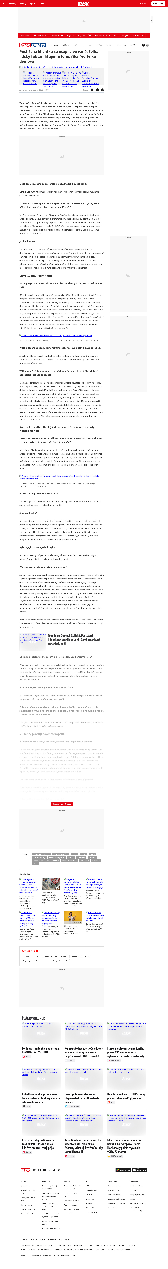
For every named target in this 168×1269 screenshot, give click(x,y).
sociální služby (39, 857)
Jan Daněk (85, 860)
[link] (34, 1170)
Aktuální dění (30, 950)
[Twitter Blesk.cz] (147, 45)
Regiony (26, 961)
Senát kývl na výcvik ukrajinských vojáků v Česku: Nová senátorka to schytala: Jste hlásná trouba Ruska (28, 902)
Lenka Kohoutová (69, 860)
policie (74, 854)
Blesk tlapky (121, 45)
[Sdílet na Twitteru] (96, 89)
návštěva (96, 860)
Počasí (99, 45)
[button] (123, 1170)
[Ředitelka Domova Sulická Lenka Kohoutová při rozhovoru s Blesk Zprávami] (55, 67)
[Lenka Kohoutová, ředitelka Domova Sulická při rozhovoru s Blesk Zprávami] (91, 86)
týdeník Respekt (74, 106)
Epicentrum (87, 45)
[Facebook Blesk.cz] (143, 45)
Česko (83, 854)
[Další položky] (147, 35)
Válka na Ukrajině (49, 956)
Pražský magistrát (56, 857)
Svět (76, 45)
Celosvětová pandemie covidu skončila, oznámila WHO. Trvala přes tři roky (50, 897)
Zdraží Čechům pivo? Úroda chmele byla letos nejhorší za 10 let (94, 927)
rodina (92, 854)
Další (133, 45)
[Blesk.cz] (83, 4)
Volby (35, 956)
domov (71, 857)
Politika (55, 45)
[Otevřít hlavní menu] (3, 3)
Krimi (109, 45)
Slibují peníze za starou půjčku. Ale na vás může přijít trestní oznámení (72, 930)
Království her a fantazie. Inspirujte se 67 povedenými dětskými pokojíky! (95, 894)
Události (65, 45)
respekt (92, 857)
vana (36, 863)
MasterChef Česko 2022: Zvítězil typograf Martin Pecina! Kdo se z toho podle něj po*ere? (28, 934)
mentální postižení (60, 854)
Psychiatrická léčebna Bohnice (46, 860)
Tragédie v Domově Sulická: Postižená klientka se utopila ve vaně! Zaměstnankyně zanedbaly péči (73, 901)
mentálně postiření (41, 854)
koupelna (81, 857)
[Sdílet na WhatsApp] (101, 89)
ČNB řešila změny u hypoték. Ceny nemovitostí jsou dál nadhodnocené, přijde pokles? (51, 931)
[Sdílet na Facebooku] (90, 89)
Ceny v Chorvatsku (60, 961)
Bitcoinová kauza (41, 961)
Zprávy (26, 956)
